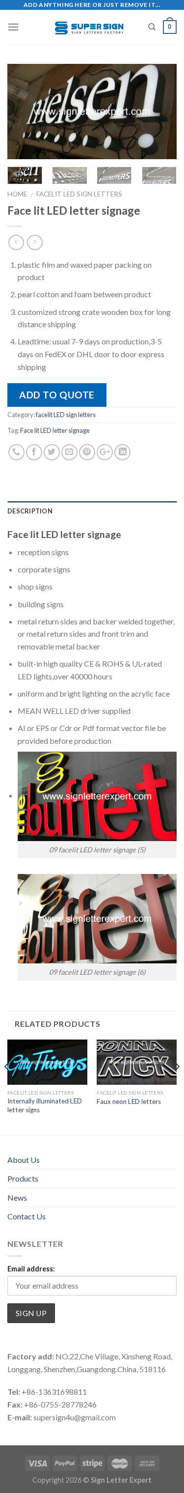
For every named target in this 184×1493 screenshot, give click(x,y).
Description (30, 511)
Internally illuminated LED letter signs (44, 1105)
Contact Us (26, 1216)
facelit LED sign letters (79, 194)
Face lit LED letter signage (55, 430)
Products (22, 1178)
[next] (161, 111)
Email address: (31, 1269)
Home (17, 194)
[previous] (23, 111)
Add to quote (57, 394)
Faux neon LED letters (129, 1101)
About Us (23, 1159)
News (17, 1197)
